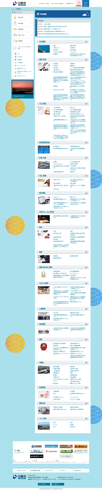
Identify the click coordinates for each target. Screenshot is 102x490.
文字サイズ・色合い (45, 3)
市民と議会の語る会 (75, 381)
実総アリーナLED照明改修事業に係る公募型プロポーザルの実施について (78, 132)
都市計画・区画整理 (58, 71)
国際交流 (42, 403)
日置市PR (72, 171)
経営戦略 (72, 239)
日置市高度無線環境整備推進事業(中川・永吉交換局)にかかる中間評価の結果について (77, 73)
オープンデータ (74, 273)
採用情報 (42, 324)
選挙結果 (55, 345)
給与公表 (55, 312)
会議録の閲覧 (73, 375)
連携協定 (55, 86)
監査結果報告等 (57, 258)
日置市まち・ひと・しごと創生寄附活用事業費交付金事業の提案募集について (61, 292)
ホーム (13, 9)
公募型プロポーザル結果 (59, 116)
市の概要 (42, 41)
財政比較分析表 (57, 237)
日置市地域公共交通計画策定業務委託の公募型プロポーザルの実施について (78, 126)
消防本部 (72, 426)
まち (54, 426)
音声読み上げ (70, 3)
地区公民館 (73, 183)
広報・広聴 (42, 157)
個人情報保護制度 (74, 271)
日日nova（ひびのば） (58, 89)
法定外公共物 (56, 399)
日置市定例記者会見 (58, 171)
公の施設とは (56, 146)
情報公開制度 (56, 271)
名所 (54, 422)
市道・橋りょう (56, 69)
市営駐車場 (56, 391)
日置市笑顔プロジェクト (76, 301)
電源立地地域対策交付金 (76, 69)
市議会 (41, 362)
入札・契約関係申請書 (75, 109)
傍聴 (71, 372)
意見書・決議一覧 (74, 370)
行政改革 (55, 65)
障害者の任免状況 (74, 312)
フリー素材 (42, 418)
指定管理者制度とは (75, 146)
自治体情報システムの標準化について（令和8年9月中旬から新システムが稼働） (77, 91)
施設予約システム (21, 68)
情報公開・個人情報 (45, 267)
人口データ (56, 197)
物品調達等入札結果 (75, 111)
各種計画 (72, 63)
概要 (54, 45)
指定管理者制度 (44, 142)
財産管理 (42, 387)
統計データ (73, 197)
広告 (54, 393)
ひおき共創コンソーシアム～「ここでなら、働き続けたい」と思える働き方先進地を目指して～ (78, 82)
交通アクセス (56, 47)
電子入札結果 (56, 113)
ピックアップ (73, 51)
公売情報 (72, 391)
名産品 (72, 424)
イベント (55, 424)
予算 (54, 231)
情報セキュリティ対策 (75, 383)
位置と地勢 (73, 45)
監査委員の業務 (74, 255)
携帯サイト (57, 484)
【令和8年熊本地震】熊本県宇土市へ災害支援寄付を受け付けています (61, 303)
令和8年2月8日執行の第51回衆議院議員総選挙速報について (77, 357)
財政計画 (55, 239)
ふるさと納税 (47, 24)
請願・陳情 (55, 372)
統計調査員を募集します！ (59, 199)
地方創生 (55, 67)
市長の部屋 (73, 49)
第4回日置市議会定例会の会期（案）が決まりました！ (57, 33)
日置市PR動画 (74, 163)
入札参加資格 (56, 107)
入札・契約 (42, 103)
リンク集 (43, 484)
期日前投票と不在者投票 (59, 343)
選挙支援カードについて (76, 353)
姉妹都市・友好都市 (58, 407)
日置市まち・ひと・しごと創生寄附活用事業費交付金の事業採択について (77, 298)
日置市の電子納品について (77, 113)
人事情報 (42, 308)
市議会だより (56, 377)
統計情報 (42, 193)
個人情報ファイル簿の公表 (59, 273)
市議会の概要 (56, 368)
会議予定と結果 (74, 368)
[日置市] (19, 3)
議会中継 (55, 383)
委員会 (55, 375)
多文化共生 (56, 189)
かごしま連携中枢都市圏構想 (77, 67)
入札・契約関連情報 (58, 109)
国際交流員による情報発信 (76, 409)
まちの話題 (73, 165)
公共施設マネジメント (58, 397)
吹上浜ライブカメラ (19, 96)
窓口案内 (55, 49)
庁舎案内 (72, 47)
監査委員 (55, 255)
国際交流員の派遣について (60, 409)
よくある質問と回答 (75, 161)
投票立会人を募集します (59, 351)
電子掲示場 (73, 275)
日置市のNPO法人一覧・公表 (60, 185)
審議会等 (72, 65)
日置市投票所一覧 (74, 343)
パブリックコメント (57, 163)
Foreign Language (58, 3)
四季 (71, 422)
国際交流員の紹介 (74, 407)
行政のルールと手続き (46, 212)
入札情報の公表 (57, 111)
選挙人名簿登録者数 (75, 345)
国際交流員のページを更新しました (52, 28)
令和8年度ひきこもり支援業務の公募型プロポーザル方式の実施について (78, 121)
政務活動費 (73, 377)
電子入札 (72, 107)
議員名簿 (72, 366)
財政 (40, 227)
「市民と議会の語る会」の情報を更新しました (54, 31)
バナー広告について (19, 452)
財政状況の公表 (57, 233)
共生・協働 (42, 175)
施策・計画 (42, 59)
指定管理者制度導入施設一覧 (60, 148)
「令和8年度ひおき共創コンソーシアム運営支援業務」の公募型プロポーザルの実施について (61, 137)
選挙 (40, 339)
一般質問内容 (56, 370)
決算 (71, 231)
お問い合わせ (56, 179)
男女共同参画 (56, 183)
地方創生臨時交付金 (58, 241)
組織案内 (55, 54)
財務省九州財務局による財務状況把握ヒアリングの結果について (61, 246)
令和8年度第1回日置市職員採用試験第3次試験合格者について (78, 330)
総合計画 (55, 63)
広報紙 (55, 161)
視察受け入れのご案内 (75, 379)
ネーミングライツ (74, 397)
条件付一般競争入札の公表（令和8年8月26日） (55, 26)
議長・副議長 (56, 366)
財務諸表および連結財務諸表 (77, 237)
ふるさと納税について (75, 290)
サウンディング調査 (75, 399)
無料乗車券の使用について (77, 351)
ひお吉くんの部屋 (57, 51)
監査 (40, 252)
